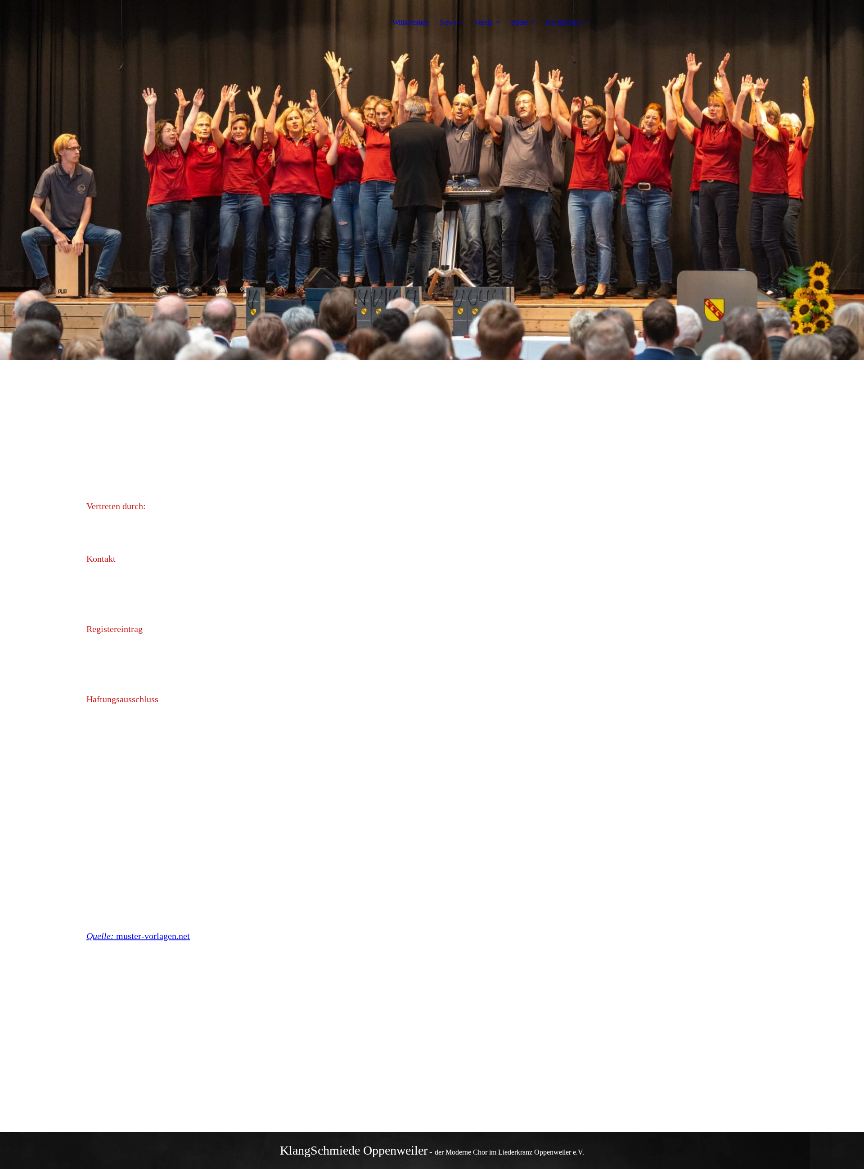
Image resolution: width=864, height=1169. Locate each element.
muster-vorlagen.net (153, 936)
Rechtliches (562, 22)
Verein (483, 22)
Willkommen (410, 22)
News (448, 22)
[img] (142, 22)
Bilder (519, 22)
